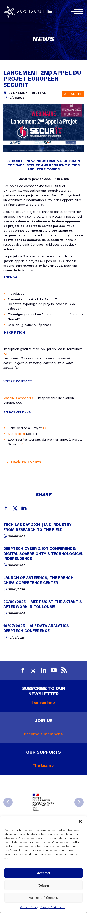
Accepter (43, 873)
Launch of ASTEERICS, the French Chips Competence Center (38, 580)
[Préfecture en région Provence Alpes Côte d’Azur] (43, 802)
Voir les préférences (43, 897)
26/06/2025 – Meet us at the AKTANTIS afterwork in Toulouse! (42, 604)
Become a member (42, 734)
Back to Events (25, 462)
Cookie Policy (29, 907)
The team (42, 765)
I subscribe (42, 702)
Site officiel (16, 433)
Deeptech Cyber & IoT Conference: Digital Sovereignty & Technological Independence (43, 553)
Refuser (43, 885)
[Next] (79, 802)
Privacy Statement (52, 907)
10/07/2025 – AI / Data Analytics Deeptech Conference (36, 628)
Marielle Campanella (18, 398)
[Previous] (8, 802)
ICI (5, 353)
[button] (80, 821)
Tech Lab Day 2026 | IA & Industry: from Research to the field (37, 527)
